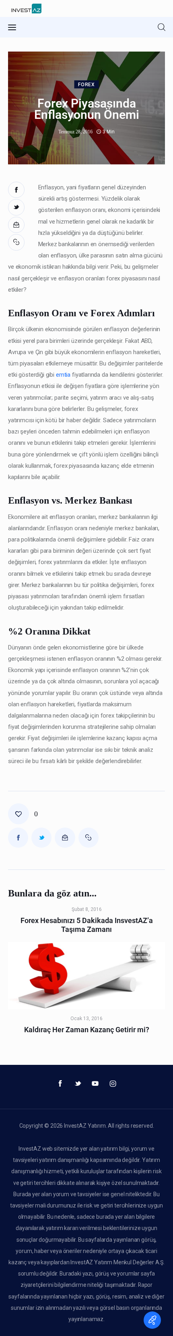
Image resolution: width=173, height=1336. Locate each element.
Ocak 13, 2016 (86, 1018)
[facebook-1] (60, 1084)
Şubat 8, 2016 (87, 909)
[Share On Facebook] (16, 190)
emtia (63, 374)
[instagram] (113, 1084)
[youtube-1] (95, 1084)
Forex (86, 85)
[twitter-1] (77, 1084)
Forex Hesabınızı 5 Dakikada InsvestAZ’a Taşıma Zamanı (87, 925)
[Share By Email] (16, 225)
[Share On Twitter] (16, 207)
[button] (17, 242)
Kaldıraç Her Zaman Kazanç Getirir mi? (86, 1029)
